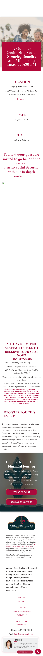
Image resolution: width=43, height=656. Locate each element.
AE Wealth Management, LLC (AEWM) (21, 545)
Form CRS (21, 624)
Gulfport (21, 600)
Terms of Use (21, 621)
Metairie (21, 597)
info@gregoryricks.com (24, 634)
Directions (21, 98)
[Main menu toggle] (21, 13)
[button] (21, 492)
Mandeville (21, 607)
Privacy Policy (21, 614)
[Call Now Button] (38, 651)
